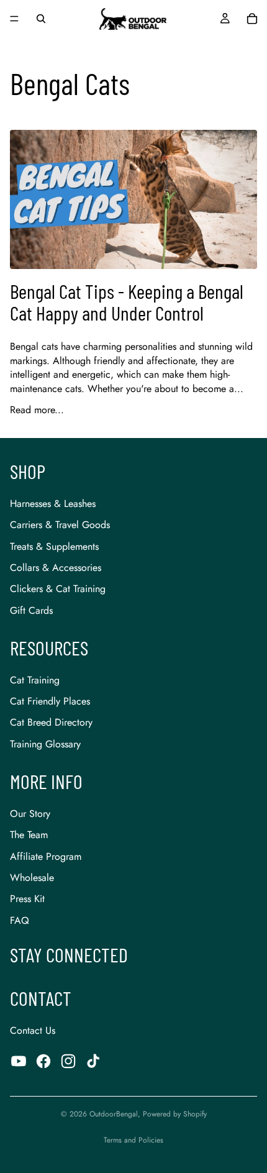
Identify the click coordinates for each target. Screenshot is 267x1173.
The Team (29, 835)
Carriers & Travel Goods (60, 525)
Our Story (30, 813)
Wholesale (32, 877)
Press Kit (27, 899)
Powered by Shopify (175, 1114)
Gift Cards (31, 610)
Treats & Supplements (54, 546)
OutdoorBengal (113, 1114)
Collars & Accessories (55, 567)
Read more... (37, 410)
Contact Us (32, 1030)
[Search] (41, 18)
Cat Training (35, 680)
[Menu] (14, 18)
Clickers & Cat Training (58, 589)
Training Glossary (45, 744)
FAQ (19, 920)
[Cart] (252, 18)
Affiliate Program (45, 856)
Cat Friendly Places (50, 701)
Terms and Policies (133, 1140)
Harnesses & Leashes (53, 503)
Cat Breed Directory (51, 722)
